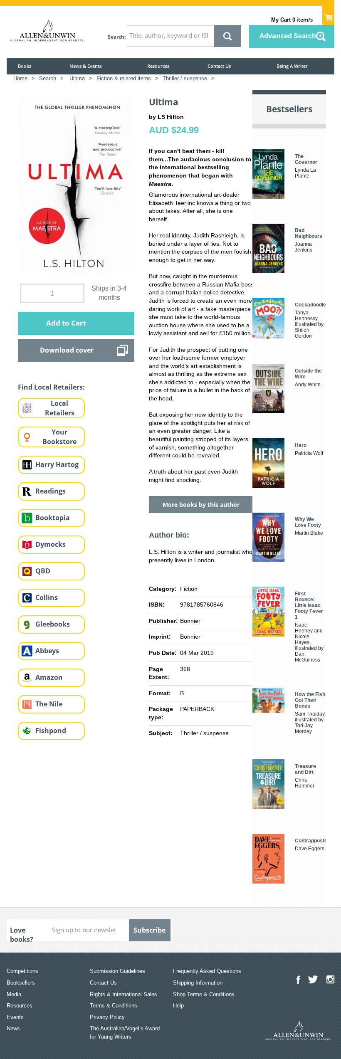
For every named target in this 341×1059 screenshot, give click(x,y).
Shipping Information (197, 983)
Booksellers (21, 983)
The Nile (48, 703)
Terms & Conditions (113, 1005)
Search (116, 36)
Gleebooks (52, 624)
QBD (42, 570)
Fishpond (50, 730)
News (13, 1028)
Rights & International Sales (123, 994)
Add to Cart (66, 323)
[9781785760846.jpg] (76, 184)
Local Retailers (59, 408)
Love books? (21, 933)
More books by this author (201, 505)
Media (14, 994)
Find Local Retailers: (51, 387)
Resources (158, 66)
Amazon (49, 677)
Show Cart (328, 15)
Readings (50, 491)
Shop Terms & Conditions (204, 994)
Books (24, 66)
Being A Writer (292, 66)
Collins (46, 597)
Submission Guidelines (117, 971)
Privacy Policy (107, 1017)
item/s (292, 19)
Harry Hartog (57, 464)
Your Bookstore (59, 436)
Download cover (67, 350)
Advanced (287, 35)
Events (15, 1017)
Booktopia (52, 517)
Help (178, 1005)
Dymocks (50, 544)
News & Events (85, 66)
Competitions (22, 971)
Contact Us (219, 66)
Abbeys (47, 650)
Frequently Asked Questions (207, 971)
